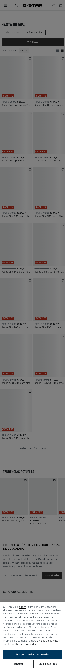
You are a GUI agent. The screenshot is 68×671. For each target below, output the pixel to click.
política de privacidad (24, 644)
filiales (22, 606)
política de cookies (47, 640)
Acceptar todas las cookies (32, 654)
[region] (32, 636)
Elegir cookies (48, 664)
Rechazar (17, 664)
